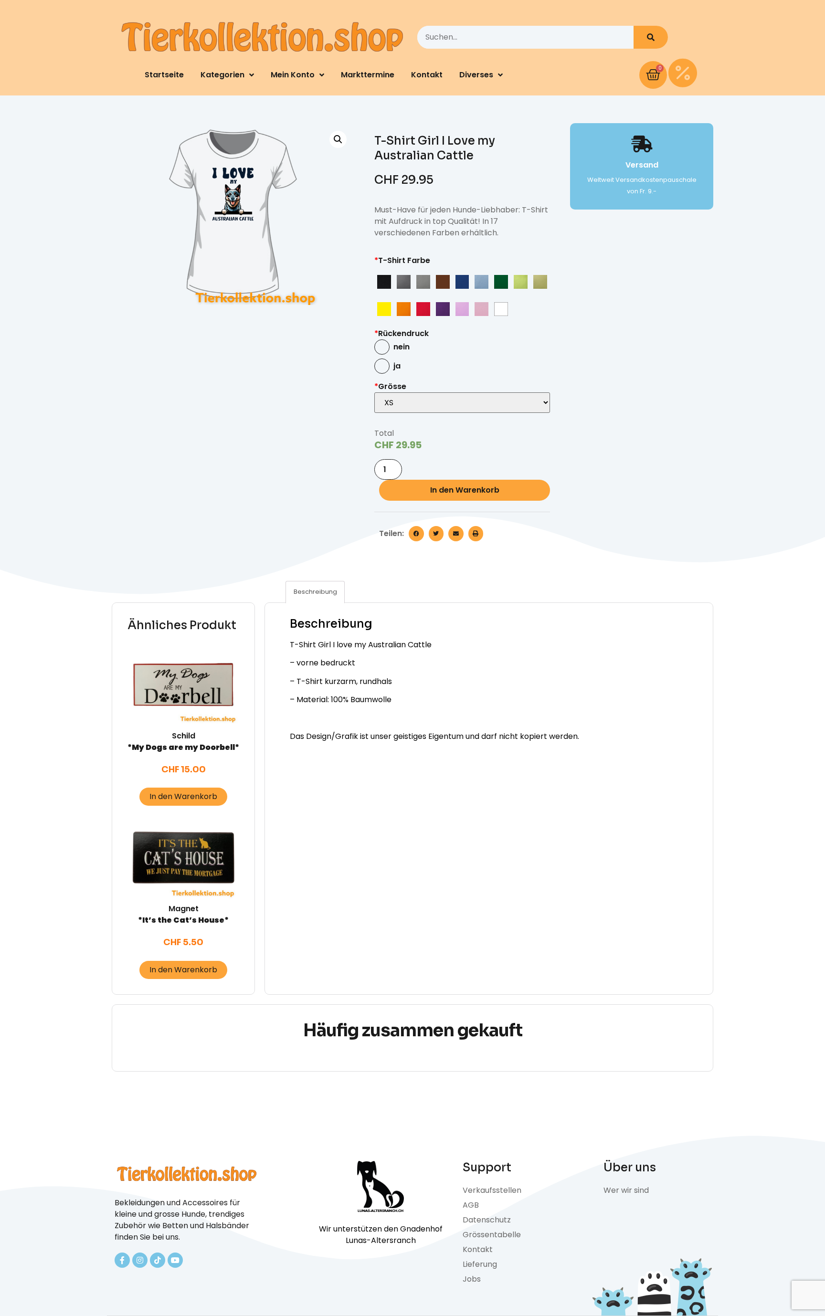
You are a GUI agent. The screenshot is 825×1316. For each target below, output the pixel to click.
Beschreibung (315, 591)
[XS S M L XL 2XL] (462, 402)
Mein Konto (293, 74)
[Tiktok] (157, 1260)
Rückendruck (401, 333)
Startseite (164, 74)
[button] (416, 533)
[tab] (315, 592)
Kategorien (222, 74)
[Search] (651, 37)
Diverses (476, 74)
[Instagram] (140, 1260)
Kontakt (427, 74)
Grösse (390, 386)
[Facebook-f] (122, 1260)
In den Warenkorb (464, 489)
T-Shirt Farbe (402, 260)
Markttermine (367, 74)
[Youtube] (175, 1260)
